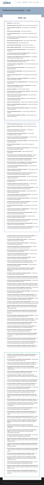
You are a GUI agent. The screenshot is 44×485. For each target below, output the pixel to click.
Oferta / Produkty (25, 2)
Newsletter (19, 2)
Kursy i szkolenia (6, 483)
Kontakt (34, 2)
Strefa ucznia (37, 2)
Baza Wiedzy (30, 2)
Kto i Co (16, 2)
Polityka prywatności (21, 483)
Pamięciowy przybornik (13, 483)
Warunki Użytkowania (37, 483)
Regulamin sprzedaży (29, 483)
